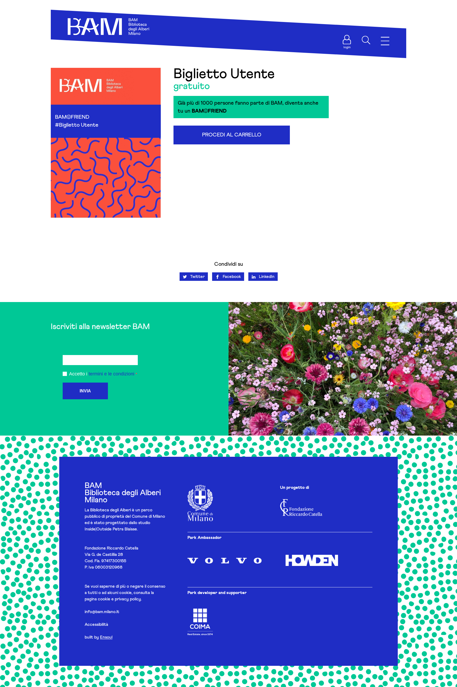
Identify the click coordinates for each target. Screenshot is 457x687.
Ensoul (106, 637)
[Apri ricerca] (366, 40)
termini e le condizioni (111, 373)
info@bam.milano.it (102, 612)
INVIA (85, 391)
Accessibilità (96, 624)
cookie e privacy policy (119, 599)
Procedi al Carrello (231, 135)
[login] (347, 40)
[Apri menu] (385, 41)
